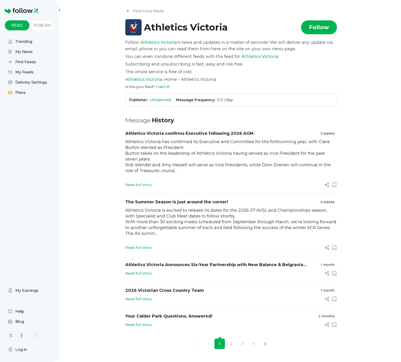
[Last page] (265, 344)
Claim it (162, 87)
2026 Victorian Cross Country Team (164, 290)
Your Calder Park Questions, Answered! (168, 316)
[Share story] (327, 184)
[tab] (17, 25)
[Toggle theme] (35, 335)
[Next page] (254, 344)
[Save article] (334, 184)
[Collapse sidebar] (59, 10)
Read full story (138, 185)
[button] (17, 349)
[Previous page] (208, 344)
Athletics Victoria (158, 42)
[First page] (197, 344)
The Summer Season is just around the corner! (176, 202)
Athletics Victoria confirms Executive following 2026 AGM (189, 133)
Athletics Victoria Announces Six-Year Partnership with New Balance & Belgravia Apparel (214, 265)
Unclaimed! (160, 100)
